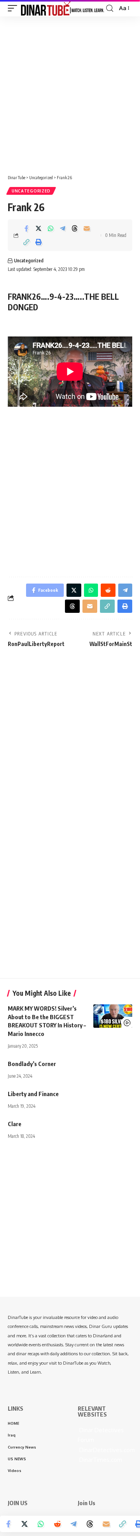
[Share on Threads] (74, 228)
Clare (14, 1123)
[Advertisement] (70, 92)
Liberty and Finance (33, 1093)
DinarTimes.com (100, 1459)
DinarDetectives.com (106, 1450)
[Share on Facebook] (26, 228)
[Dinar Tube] (62, 8)
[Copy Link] (26, 242)
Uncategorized (31, 191)
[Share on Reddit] (57, 1524)
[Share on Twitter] (38, 228)
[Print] (38, 242)
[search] (109, 8)
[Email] (86, 228)
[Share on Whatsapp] (50, 228)
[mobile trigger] (14, 8)
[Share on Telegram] (62, 228)
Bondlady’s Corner (32, 1063)
